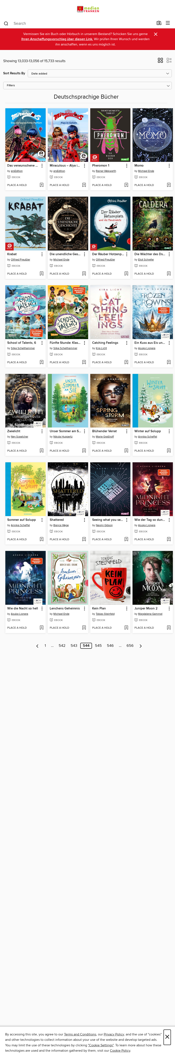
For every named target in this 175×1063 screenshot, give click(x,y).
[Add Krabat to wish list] (41, 274)
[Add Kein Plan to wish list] (126, 628)
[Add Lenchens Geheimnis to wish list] (84, 628)
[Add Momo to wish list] (168, 185)
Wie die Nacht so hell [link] (22, 609)
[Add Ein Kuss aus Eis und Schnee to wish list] (168, 362)
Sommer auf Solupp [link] (21, 520)
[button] (160, 62)
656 (130, 645)
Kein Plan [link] (99, 609)
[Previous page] (37, 645)
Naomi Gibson (104, 525)
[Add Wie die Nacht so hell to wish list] (41, 628)
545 (98, 645)
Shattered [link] (57, 520)
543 (74, 645)
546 (110, 645)
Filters (11, 85)
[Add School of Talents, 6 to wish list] (41, 362)
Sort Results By (14, 73)
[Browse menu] (168, 23)
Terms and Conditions (80, 1034)
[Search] (6, 23)
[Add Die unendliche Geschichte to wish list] (84, 274)
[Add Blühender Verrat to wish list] (126, 451)
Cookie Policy (120, 1050)
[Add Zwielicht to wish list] (41, 451)
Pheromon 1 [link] (100, 166)
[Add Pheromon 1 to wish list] (126, 185)
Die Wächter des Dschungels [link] (150, 254)
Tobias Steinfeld (105, 614)
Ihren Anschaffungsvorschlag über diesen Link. (57, 39)
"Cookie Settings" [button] (101, 1045)
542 (62, 645)
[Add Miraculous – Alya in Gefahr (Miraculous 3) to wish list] (84, 185)
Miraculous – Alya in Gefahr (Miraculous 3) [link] (66, 166)
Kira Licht (101, 348)
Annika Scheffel (147, 436)
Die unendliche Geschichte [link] (66, 254)
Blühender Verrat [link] (104, 431)
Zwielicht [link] (13, 431)
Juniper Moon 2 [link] (146, 609)
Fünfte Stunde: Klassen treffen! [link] (66, 343)
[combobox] (78, 23)
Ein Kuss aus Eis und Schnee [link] (150, 343)
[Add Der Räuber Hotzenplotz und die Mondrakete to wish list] (126, 274)
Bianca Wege (61, 525)
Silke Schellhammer (23, 348)
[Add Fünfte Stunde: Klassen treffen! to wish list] (84, 362)
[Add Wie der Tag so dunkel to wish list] (168, 539)
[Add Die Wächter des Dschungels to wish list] (168, 274)
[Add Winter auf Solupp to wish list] (168, 451)
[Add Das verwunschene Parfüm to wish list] (41, 185)
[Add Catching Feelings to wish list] (126, 362)
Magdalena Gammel (150, 614)
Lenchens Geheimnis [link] (65, 609)
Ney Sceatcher (19, 436)
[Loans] (159, 24)
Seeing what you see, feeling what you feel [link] (108, 520)
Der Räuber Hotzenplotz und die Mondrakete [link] (108, 254)
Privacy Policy (114, 1034)
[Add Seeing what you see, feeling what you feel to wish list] (126, 539)
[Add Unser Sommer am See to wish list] (84, 451)
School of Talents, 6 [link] (21, 343)
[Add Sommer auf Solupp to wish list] (41, 539)
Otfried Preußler (20, 259)
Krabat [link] (12, 254)
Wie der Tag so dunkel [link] (150, 520)
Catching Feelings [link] (105, 343)
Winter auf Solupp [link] (147, 431)
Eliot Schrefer (146, 259)
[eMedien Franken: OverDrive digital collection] (87, 9)
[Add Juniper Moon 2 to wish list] (168, 628)
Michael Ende (146, 171)
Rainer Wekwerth (106, 171)
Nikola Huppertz (63, 436)
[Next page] (141, 645)
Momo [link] (139, 166)
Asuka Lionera (146, 348)
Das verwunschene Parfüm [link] (23, 166)
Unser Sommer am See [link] (66, 431)
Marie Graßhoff (105, 436)
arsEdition (17, 171)
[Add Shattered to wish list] (84, 539)
